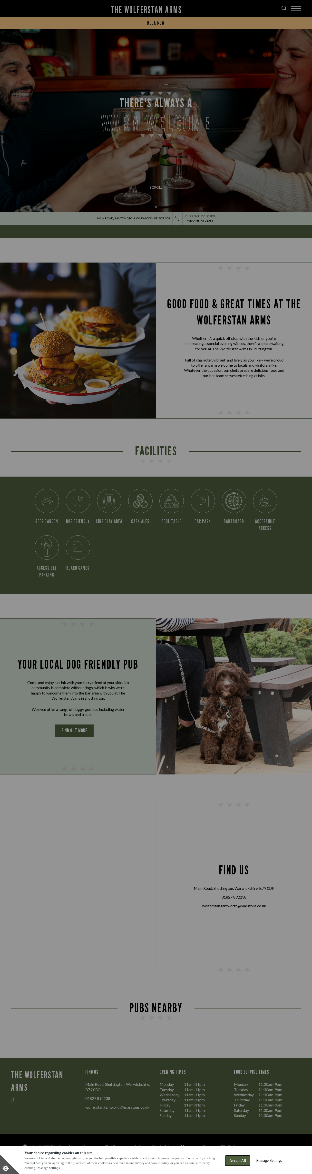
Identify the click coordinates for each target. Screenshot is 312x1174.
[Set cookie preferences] (10, 1164)
